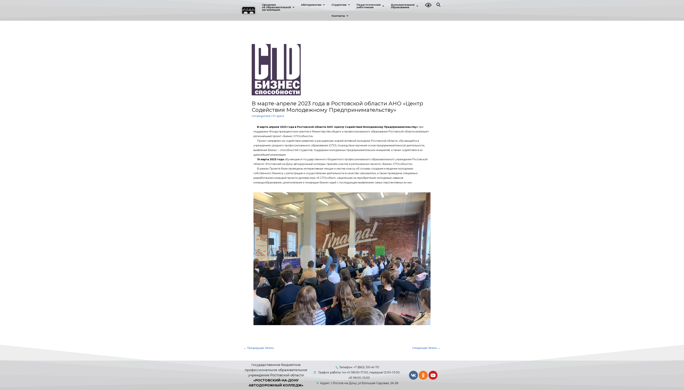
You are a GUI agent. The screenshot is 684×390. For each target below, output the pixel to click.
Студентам (338, 4)
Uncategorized (261, 116)
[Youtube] (433, 375)
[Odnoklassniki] (423, 375)
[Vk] (413, 375)
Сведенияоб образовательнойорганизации (276, 7)
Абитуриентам (311, 4)
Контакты (338, 15)
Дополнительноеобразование (403, 6)
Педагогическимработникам (369, 6)
